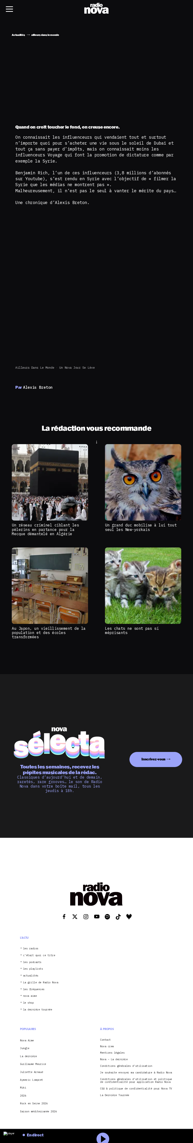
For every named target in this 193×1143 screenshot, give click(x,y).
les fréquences (33, 989)
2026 (23, 1095)
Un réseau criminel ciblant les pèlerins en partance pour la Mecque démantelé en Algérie (45, 529)
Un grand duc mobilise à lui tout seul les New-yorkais (141, 527)
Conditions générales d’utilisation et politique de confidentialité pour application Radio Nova (136, 1081)
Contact (105, 1039)
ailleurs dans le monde (34, 368)
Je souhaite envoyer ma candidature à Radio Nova (136, 1072)
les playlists (33, 968)
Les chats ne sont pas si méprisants (132, 630)
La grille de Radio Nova (40, 982)
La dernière (28, 1056)
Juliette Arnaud (31, 1072)
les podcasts (32, 962)
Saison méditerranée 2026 (38, 1111)
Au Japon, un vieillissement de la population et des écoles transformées (49, 632)
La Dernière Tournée (114, 1095)
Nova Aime (27, 1040)
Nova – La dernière (114, 1059)
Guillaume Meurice (33, 1064)
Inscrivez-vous (153, 759)
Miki (23, 1087)
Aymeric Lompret (31, 1079)
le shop (28, 1002)
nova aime (30, 995)
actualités (30, 975)
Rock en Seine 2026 (34, 1103)
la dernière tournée (37, 1009)
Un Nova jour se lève (77, 368)
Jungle (24, 1048)
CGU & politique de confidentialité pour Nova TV (136, 1088)
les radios (30, 948)
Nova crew (107, 1046)
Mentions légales (112, 1052)
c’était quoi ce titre (39, 955)
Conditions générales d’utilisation (126, 1066)
